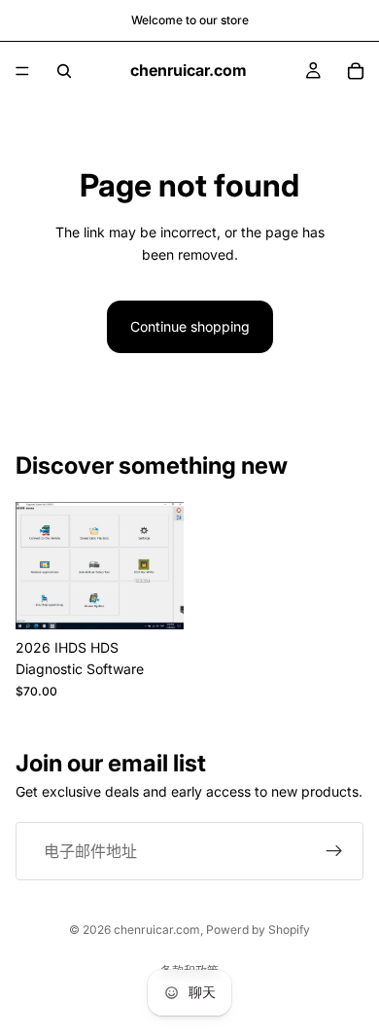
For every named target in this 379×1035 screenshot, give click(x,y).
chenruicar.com (157, 929)
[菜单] (22, 71)
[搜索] (64, 71)
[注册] (334, 851)
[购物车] (355, 71)
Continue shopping (190, 326)
